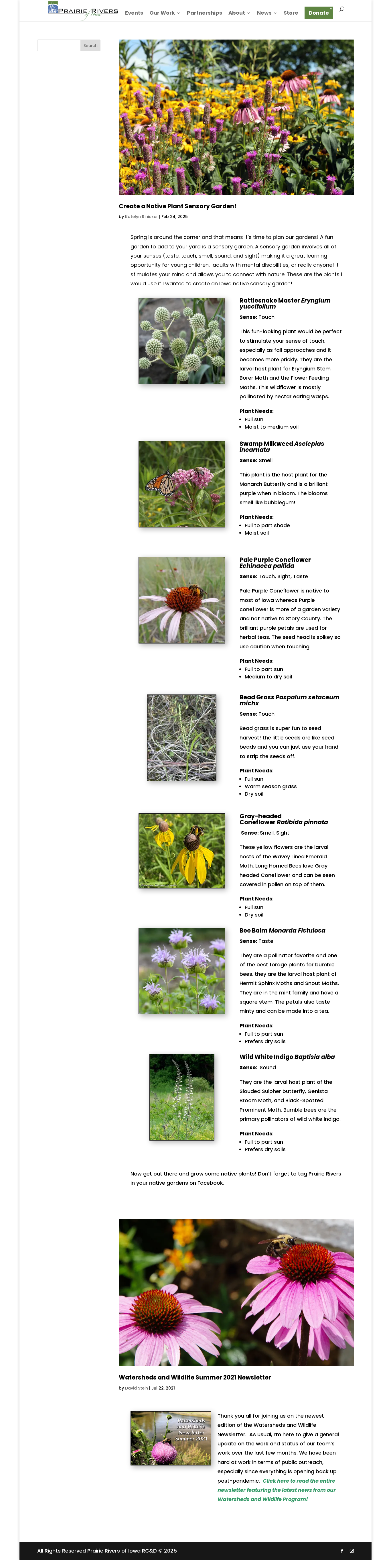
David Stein (136, 1388)
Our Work (162, 13)
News (264, 13)
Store (291, 13)
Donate (319, 12)
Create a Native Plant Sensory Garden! (177, 206)
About (236, 13)
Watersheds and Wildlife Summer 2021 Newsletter (195, 1377)
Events (134, 13)
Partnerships (204, 13)
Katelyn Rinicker (141, 216)
